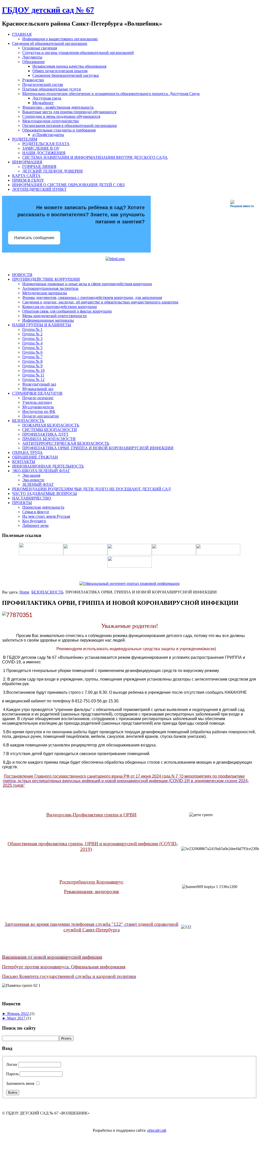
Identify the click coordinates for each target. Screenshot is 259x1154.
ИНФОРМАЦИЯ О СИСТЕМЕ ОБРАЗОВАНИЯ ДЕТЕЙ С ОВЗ (68, 185)
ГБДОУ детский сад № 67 (48, 9)
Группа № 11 (33, 375)
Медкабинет (43, 103)
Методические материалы (44, 293)
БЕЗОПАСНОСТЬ (28, 420)
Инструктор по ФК (38, 411)
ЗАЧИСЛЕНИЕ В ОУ (40, 148)
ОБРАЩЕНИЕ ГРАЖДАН (35, 457)
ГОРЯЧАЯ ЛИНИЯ (39, 166)
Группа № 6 (32, 352)
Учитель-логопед (37, 402)
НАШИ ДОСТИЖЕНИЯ (44, 153)
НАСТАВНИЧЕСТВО (31, 498)
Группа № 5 (32, 347)
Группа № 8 (32, 361)
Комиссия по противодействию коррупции (59, 306)
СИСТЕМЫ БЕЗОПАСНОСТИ (49, 430)
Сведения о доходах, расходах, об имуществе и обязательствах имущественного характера (100, 302)
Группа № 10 (33, 370)
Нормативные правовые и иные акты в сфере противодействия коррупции (87, 284)
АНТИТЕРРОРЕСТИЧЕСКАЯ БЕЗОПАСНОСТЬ (65, 443)
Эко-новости (33, 480)
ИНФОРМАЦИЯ (27, 162)
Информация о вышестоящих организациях (60, 39)
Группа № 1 (32, 329)
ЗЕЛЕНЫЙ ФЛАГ (38, 484)
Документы (32, 57)
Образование (33, 62)
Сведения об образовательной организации (49, 43)
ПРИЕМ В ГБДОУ (28, 180)
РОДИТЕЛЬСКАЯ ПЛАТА (46, 144)
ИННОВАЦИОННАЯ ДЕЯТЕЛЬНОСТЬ (48, 466)
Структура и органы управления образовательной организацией (78, 52)
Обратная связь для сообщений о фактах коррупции (67, 311)
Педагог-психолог (38, 398)
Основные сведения (39, 48)
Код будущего (34, 521)
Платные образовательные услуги (51, 89)
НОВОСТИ (22, 275)
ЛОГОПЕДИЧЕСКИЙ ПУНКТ (39, 189)
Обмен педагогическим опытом (60, 71)
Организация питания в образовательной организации (69, 125)
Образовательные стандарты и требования (59, 130)
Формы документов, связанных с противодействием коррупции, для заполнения (92, 297)
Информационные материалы (48, 320)
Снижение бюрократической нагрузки (65, 75)
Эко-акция (31, 475)
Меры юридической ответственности (54, 316)
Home (24, 592)
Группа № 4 (32, 343)
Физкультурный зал (39, 384)
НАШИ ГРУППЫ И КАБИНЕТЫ (41, 325)
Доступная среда (46, 98)
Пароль (12, 1074)
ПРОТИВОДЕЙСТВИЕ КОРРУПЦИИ (46, 279)
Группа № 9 (32, 366)
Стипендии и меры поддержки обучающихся (61, 116)
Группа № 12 (33, 379)
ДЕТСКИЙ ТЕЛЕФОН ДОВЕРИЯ (52, 171)
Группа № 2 (32, 334)
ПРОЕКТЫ (22, 503)
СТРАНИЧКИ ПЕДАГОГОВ (37, 393)
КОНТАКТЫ (23, 461)
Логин (11, 1064)
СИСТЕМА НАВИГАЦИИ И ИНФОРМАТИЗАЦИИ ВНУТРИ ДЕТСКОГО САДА (95, 157)
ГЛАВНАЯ (22, 34)
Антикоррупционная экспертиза (50, 288)
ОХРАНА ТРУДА (27, 452)
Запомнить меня (20, 1083)
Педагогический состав (42, 84)
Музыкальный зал (37, 389)
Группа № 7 (32, 357)
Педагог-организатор (40, 416)
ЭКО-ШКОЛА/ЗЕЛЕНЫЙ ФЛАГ (41, 471)
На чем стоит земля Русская (46, 516)
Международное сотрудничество (50, 121)
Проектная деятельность (43, 507)
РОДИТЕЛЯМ (24, 139)
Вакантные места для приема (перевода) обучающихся (69, 112)
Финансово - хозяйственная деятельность (58, 107)
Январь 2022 (18, 1013)
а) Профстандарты (48, 134)
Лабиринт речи (35, 525)
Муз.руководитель (38, 407)
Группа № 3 (32, 338)
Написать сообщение (34, 238)
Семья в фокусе (35, 512)
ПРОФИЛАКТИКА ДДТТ (45, 434)
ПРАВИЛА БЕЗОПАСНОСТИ (49, 439)
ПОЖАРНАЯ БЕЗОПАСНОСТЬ (50, 425)
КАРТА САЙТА (26, 176)
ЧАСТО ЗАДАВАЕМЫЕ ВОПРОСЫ (44, 493)
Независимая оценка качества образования (69, 66)
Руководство (33, 80)
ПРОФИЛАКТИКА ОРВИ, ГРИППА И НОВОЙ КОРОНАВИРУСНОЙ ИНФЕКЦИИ (98, 448)
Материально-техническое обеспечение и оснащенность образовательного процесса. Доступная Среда (111, 93)
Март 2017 (16, 1018)
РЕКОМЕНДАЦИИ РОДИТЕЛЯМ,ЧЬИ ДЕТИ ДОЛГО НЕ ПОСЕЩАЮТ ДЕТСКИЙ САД (91, 489)
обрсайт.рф (156, 1130)
